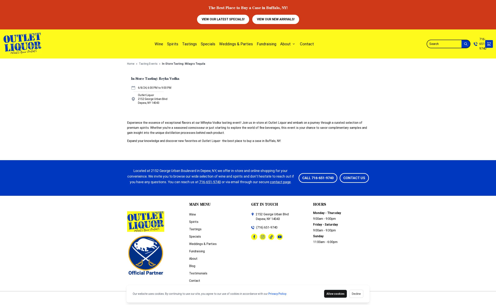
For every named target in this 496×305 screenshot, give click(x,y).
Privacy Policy (277, 293)
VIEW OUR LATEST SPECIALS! (223, 19)
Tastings (189, 44)
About (285, 44)
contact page (280, 182)
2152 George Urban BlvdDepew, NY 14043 (272, 216)
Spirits (172, 44)
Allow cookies (335, 293)
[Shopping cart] (489, 44)
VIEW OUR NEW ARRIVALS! (275, 19)
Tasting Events (148, 63)
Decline (356, 293)
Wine (159, 44)
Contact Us (354, 178)
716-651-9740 (482, 43)
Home (130, 63)
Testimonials (198, 273)
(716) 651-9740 (266, 227)
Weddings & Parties (236, 44)
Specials (208, 44)
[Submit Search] (466, 44)
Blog (192, 266)
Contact (307, 44)
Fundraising (266, 44)
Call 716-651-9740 (318, 178)
